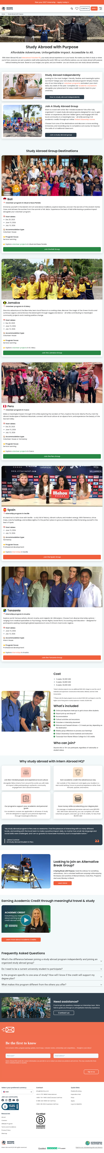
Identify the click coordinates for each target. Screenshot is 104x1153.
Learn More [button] (62, 883)
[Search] (72, 8)
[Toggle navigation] (100, 8)
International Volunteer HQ (31, 58)
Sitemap (4, 1133)
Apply (94, 8)
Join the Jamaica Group (52, 353)
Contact (85, 8)
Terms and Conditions (9, 1127)
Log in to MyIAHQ (76, 1104)
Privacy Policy (6, 1130)
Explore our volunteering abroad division (89, 1147)
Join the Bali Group (52, 249)
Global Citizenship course (85, 119)
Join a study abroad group (61, 135)
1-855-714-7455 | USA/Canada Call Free (49, 1098)
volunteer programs (72, 83)
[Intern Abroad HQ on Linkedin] (10, 1100)
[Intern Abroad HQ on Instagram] (6, 1100)
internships (16, 552)
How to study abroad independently (65, 97)
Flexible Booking (76, 1091)
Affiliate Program (7, 1124)
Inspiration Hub (76, 1094)
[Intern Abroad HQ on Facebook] (3, 1100)
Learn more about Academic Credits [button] (21, 939)
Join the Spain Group (52, 557)
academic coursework (88, 86)
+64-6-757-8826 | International (46, 1094)
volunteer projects (19, 244)
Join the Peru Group (52, 456)
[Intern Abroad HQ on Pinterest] (17, 1100)
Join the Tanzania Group (52, 657)
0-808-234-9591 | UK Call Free (46, 1101)
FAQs (72, 1098)
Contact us (63, 1012)
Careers (4, 1120)
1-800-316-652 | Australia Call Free (47, 1104)
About (3, 1117)
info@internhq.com (42, 1091)
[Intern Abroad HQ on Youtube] (13, 1100)
